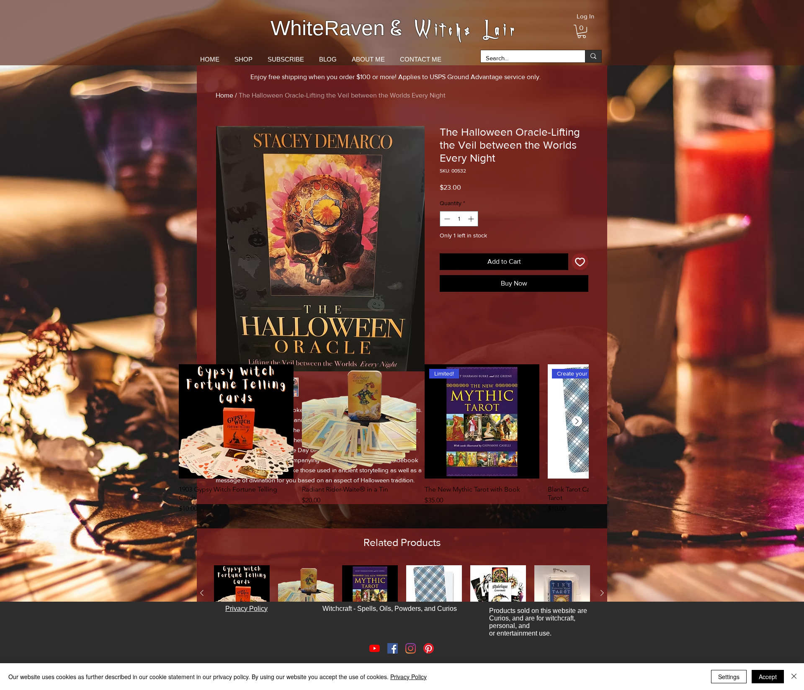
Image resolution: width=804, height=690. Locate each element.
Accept (768, 676)
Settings (729, 676)
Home (224, 95)
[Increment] (471, 218)
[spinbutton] (458, 218)
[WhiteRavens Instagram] (410, 648)
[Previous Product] (202, 593)
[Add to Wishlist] (580, 261)
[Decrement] (446, 218)
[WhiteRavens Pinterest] (428, 648)
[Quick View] (236, 421)
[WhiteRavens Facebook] (392, 648)
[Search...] (593, 56)
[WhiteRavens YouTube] (374, 648)
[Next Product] (577, 421)
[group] (383, 439)
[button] (582, 31)
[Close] (794, 676)
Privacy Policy (408, 676)
